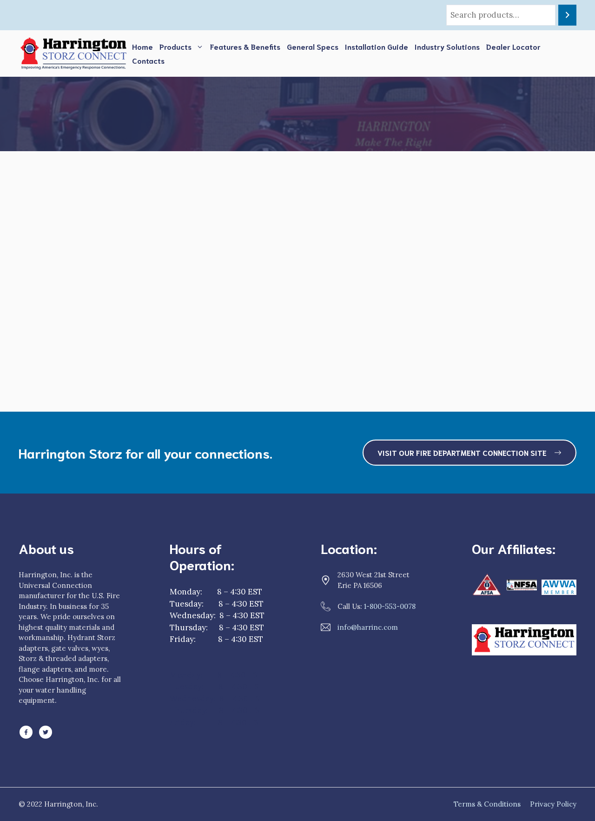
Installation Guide (376, 46)
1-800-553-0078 (390, 606)
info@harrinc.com (367, 627)
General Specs (312, 46)
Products (175, 46)
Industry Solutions (447, 46)
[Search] (567, 15)
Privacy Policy (553, 804)
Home (142, 46)
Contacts (148, 60)
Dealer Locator (513, 46)
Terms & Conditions (487, 804)
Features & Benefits (245, 46)
